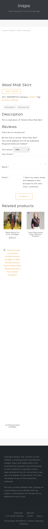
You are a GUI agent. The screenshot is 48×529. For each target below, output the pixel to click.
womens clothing (10, 100)
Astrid (38, 521)
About (40, 516)
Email (5, 177)
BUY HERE (12, 91)
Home (5, 30)
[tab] (10, 107)
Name (5, 167)
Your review (8, 154)
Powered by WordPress (15, 521)
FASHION (18, 513)
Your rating (7, 150)
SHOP (30, 516)
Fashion (12, 30)
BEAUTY (30, 513)
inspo (24, 5)
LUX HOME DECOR (14, 516)
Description (10, 107)
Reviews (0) (23, 107)
